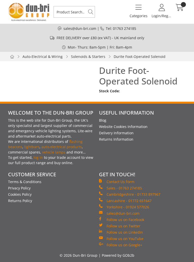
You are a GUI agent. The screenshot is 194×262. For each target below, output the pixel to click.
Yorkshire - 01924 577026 (128, 207)
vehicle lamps (53, 152)
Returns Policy (20, 200)
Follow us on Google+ (124, 245)
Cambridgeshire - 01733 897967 (133, 194)
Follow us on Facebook (125, 219)
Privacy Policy (19, 188)
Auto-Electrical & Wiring (42, 56)
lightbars (31, 146)
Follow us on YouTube (125, 238)
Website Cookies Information (123, 126)
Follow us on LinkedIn (125, 232)
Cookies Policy (20, 194)
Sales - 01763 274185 (124, 188)
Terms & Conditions (24, 181)
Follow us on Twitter (123, 226)
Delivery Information (116, 132)
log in (38, 157)
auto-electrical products (61, 146)
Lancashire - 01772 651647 (129, 200)
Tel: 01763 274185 (121, 28)
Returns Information (116, 139)
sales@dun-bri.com (79, 28)
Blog (102, 120)
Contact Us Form (120, 181)
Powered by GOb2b (118, 255)
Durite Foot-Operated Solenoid (139, 56)
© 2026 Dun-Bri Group (79, 255)
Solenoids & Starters (88, 56)
